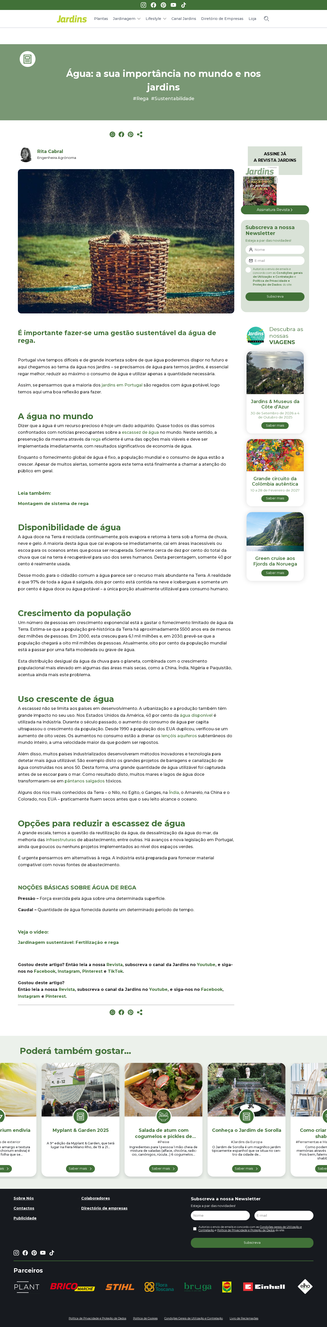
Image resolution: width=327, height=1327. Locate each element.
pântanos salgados (85, 781)
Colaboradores (95, 1198)
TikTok (115, 971)
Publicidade (25, 1218)
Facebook (44, 971)
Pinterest (92, 971)
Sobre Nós (24, 1198)
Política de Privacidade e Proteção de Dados (246, 1230)
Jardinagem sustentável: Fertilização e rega (68, 942)
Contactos (24, 1208)
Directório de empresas (104, 1208)
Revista (115, 964)
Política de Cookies (145, 1318)
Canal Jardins (183, 18)
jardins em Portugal (122, 385)
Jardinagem (124, 18)
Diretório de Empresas (222, 18)
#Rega (141, 98)
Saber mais (78, 1168)
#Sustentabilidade (172, 98)
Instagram (69, 971)
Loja (252, 18)
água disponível (196, 715)
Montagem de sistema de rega (53, 503)
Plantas (101, 18)
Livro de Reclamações (244, 1318)
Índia (174, 792)
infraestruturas (61, 839)
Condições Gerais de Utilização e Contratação (193, 1318)
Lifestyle (153, 18)
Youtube (206, 964)
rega (96, 439)
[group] (72, 1287)
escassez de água (140, 432)
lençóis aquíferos (179, 735)
